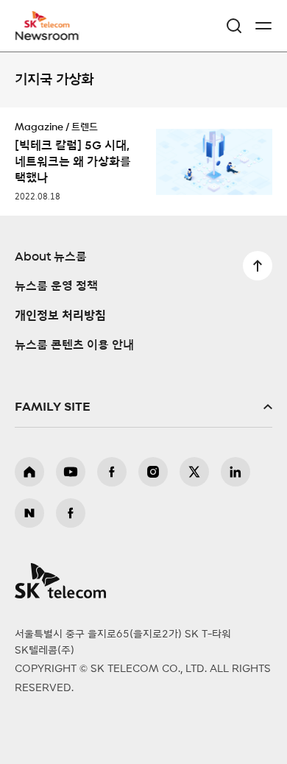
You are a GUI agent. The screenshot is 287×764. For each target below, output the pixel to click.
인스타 (153, 472)
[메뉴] (263, 26)
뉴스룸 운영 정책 (56, 286)
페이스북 (112, 472)
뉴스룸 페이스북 (70, 513)
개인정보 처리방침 (60, 316)
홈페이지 (29, 472)
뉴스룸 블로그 (29, 513)
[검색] (234, 26)
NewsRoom (48, 34)
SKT (51, 25)
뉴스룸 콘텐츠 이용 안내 (74, 345)
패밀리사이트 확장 (143, 407)
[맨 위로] (257, 265)
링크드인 (235, 472)
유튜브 (70, 472)
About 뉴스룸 (51, 257)
